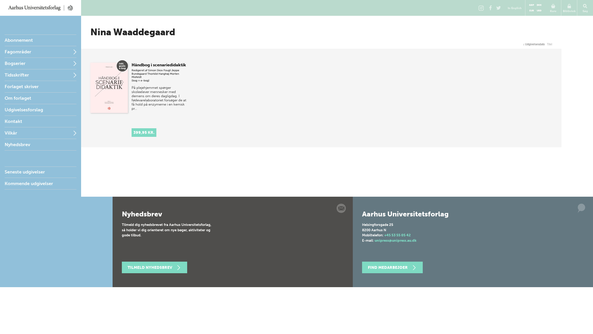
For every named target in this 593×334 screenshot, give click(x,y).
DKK (539, 5)
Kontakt (13, 121)
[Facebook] (490, 8)
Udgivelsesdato (534, 44)
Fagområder (18, 52)
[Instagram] (481, 8)
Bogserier (15, 63)
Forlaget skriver (22, 86)
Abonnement (19, 40)
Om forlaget (18, 98)
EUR (531, 10)
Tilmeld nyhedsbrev (150, 267)
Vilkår (11, 133)
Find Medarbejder (388, 267)
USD (539, 10)
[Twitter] (498, 8)
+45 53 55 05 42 (397, 235)
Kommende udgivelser (29, 183)
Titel (549, 44)
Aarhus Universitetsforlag (40, 8)
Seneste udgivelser (25, 172)
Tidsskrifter (17, 75)
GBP (531, 5)
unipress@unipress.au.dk (395, 240)
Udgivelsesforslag (24, 109)
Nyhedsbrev (17, 144)
